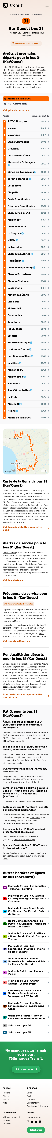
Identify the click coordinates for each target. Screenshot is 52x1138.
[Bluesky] (32, 1122)
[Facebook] (36, 1122)
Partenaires (9, 1112)
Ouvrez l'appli (43, 505)
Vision (29, 1092)
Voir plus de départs (15, 110)
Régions (6, 1092)
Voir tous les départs (15, 641)
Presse (6, 1099)
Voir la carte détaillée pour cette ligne (22, 528)
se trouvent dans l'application (27, 87)
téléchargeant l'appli (12, 763)
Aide (5, 1102)
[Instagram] (28, 1122)
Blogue (6, 1096)
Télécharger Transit (24, 1069)
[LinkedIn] (40, 1122)
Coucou (7, 1088)
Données (7, 1123)
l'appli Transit (15, 621)
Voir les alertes (12, 580)
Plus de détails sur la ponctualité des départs (22, 696)
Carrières (31, 1099)
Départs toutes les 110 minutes (27, 43)
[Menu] (47, 5)
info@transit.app (34, 1117)
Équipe (30, 1096)
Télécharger (36, 1129)
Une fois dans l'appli (34, 564)
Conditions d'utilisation (37, 1106)
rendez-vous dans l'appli (24, 839)
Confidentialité (33, 1102)
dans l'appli (18, 779)
